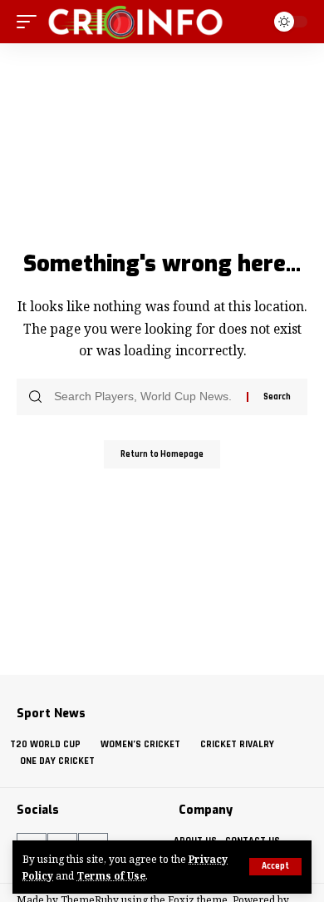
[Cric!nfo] (135, 21)
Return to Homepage (162, 454)
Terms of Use (110, 875)
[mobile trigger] (31, 21)
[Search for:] (144, 397)
